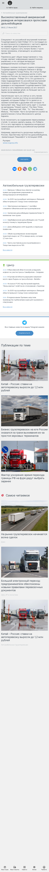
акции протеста (6, 150)
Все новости (7, 250)
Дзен (3, 542)
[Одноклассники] (20, 169)
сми (24, 150)
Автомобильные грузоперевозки (14, 645)
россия (29, 150)
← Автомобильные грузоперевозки (14, 13)
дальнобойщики (17, 150)
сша (33, 150)
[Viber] (25, 169)
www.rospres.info (10, 143)
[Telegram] (35, 169)
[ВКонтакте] (15, 169)
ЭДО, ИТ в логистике (9, 595)
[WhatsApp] (30, 169)
